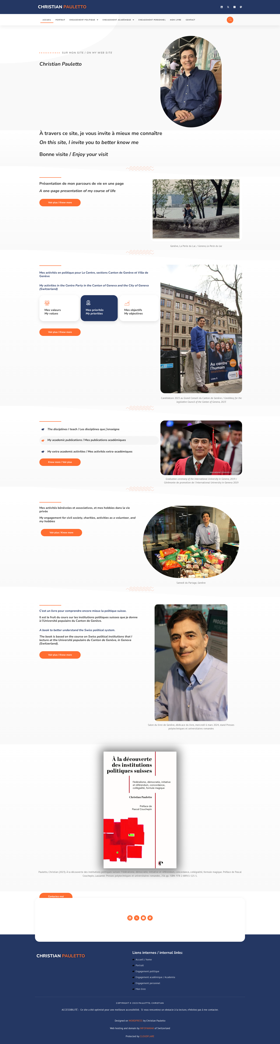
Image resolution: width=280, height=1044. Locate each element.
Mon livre (175, 20)
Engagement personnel (152, 20)
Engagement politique (82, 20)
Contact (190, 20)
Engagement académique (117, 20)
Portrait (60, 20)
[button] (84, 20)
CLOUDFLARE (147, 1036)
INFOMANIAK (147, 1028)
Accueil (47, 20)
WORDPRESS (135, 1020)
